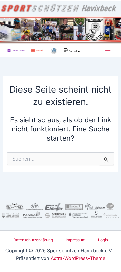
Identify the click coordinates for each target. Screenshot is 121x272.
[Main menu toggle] (108, 50)
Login (103, 240)
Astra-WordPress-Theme (78, 258)
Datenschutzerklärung (33, 240)
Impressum (75, 240)
